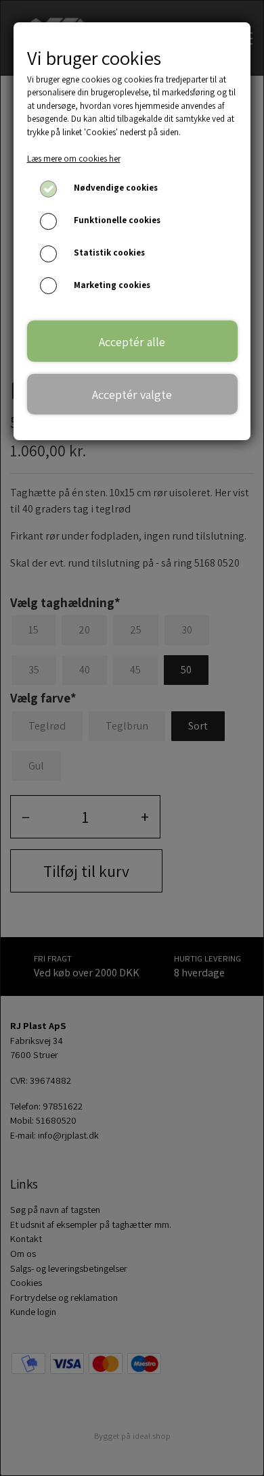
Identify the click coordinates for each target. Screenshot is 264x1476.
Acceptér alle (132, 341)
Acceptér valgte (132, 394)
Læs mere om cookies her (73, 158)
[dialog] (132, 738)
